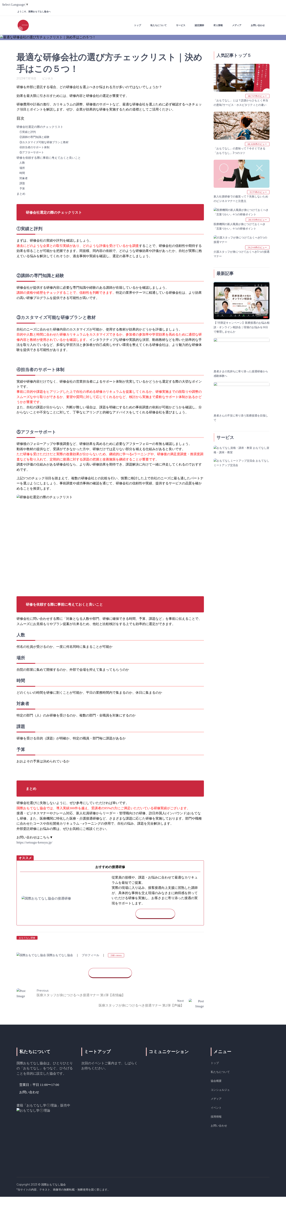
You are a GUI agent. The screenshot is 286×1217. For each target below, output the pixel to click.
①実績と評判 (27, 132)
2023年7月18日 (26, 78)
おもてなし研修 (27, 937)
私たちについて (220, 1072)
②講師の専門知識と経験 (34, 137)
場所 (22, 168)
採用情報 (216, 1116)
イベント (216, 1107)
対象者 (23, 178)
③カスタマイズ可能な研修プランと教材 (43, 142)
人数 (22, 162)
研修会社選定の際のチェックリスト (40, 126)
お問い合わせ (219, 1125)
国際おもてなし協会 (60, 955)
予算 (22, 188)
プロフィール (90, 955)
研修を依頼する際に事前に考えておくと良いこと (49, 157)
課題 (22, 183)
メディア (216, 1098)
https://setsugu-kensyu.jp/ (34, 842)
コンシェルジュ (220, 1090)
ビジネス (47, 78)
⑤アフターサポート (31, 152)
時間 (22, 173)
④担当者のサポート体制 (34, 147)
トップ (215, 1063)
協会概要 (216, 1081)
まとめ (21, 193)
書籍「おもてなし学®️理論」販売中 (43, 1105)
